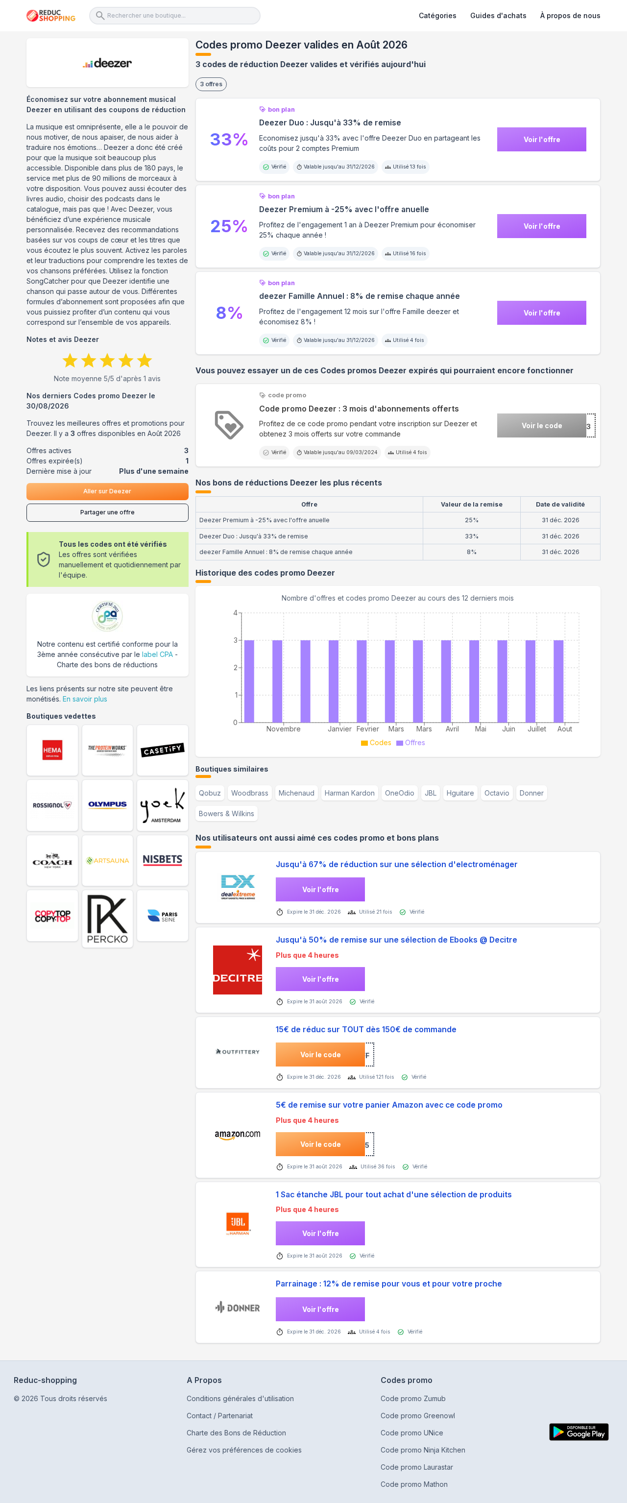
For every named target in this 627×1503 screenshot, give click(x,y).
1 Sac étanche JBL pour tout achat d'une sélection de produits (394, 1194)
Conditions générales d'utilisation (240, 1398)
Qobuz (210, 793)
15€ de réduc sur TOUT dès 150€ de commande (366, 1029)
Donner (532, 793)
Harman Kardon (350, 793)
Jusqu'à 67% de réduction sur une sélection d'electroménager (397, 864)
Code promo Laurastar (417, 1467)
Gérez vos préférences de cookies (244, 1450)
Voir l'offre (542, 139)
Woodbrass (249, 793)
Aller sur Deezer (107, 491)
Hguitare (460, 793)
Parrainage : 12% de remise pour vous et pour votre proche (389, 1283)
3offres (211, 84)
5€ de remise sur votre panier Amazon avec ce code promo (389, 1105)
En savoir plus (85, 699)
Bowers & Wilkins (226, 813)
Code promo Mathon (414, 1484)
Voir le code (542, 425)
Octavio (496, 793)
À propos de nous (570, 15)
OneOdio (399, 793)
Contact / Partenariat (220, 1415)
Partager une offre (107, 512)
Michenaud (296, 793)
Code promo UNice (412, 1433)
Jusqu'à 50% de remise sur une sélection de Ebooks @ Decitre (396, 940)
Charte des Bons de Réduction (236, 1433)
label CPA (157, 654)
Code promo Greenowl (418, 1415)
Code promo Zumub (413, 1398)
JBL (430, 793)
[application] (398, 676)
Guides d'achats (498, 15)
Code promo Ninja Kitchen (423, 1450)
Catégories (438, 15)
